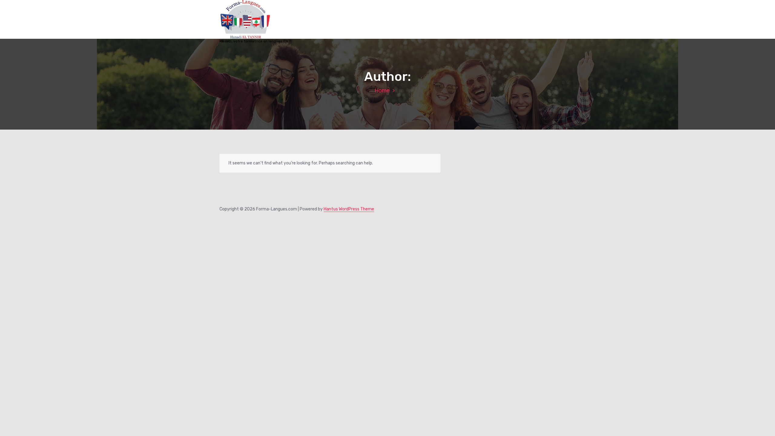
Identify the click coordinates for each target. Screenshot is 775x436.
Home (382, 90)
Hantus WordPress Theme (349, 209)
